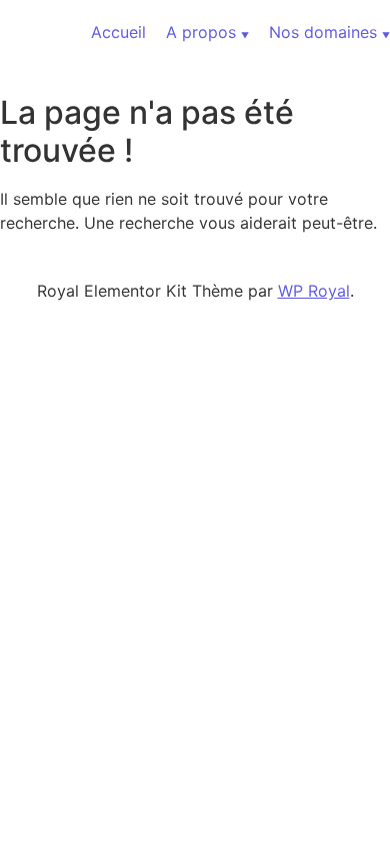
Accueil (118, 32)
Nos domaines (323, 32)
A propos (201, 32)
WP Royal (314, 291)
